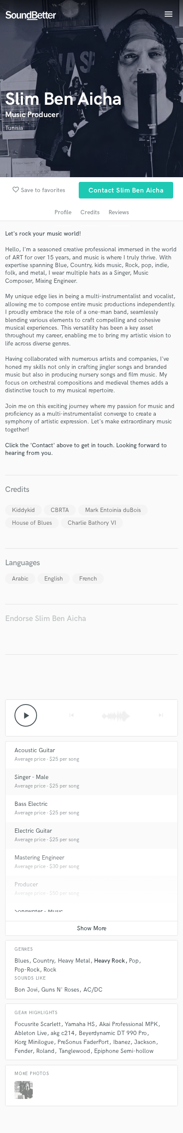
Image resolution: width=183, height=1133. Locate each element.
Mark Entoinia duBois (113, 510)
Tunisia (14, 128)
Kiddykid (23, 510)
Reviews (119, 212)
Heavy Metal (74, 960)
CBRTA (60, 510)
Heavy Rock (109, 960)
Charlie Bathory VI (92, 522)
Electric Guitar (33, 830)
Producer (26, 884)
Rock (49, 969)
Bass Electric (31, 804)
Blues (21, 960)
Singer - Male (31, 777)
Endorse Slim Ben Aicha (45, 619)
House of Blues (32, 522)
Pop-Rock (27, 969)
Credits (90, 212)
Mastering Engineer (39, 857)
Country (43, 960)
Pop (134, 960)
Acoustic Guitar (34, 750)
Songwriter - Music (38, 911)
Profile (62, 212)
